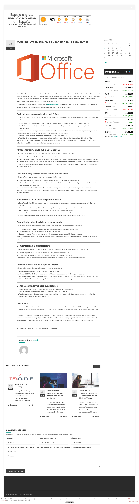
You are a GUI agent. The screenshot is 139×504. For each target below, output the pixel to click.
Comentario (11, 452)
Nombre (9, 438)
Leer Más (31, 405)
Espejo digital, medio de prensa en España (22, 18)
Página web (76, 438)
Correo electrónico (48, 438)
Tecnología (30, 329)
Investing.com (117, 136)
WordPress (28, 494)
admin (55, 329)
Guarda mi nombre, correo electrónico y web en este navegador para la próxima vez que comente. (50, 447)
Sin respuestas (44, 329)
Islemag (8, 494)
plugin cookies (133, 501)
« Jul (105, 62)
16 (130, 50)
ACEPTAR (69, 502)
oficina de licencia (53, 105)
